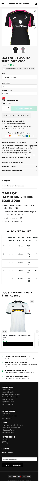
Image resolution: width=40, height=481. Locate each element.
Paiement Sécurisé (8, 404)
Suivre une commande (9, 416)
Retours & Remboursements (12, 171)
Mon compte (6, 413)
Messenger (5, 443)
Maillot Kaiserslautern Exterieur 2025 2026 (16, 336)
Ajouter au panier (24, 108)
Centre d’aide (6, 389)
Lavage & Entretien (8, 392)
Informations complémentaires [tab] (13, 186)
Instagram (5, 439)
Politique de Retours (8, 430)
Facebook (5, 441)
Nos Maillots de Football (10, 397)
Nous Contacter (7, 418)
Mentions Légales (8, 432)
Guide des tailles (7, 399)
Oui (7, 103)
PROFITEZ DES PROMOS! (12, 465)
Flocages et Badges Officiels (12, 162)
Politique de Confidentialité (11, 427)
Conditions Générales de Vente (12, 425)
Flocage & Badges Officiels (11, 394)
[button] (8, 107)
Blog (3, 407)
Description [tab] (6, 181)
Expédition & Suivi (8, 402)
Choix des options (18, 344)
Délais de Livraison (9, 166)
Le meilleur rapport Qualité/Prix (14, 142)
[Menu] (5, 3)
